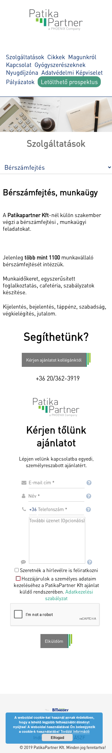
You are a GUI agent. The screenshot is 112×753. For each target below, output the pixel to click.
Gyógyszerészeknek (60, 65)
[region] (56, 114)
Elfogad (57, 737)
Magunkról (82, 57)
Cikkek (56, 57)
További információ (75, 731)
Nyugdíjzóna (22, 72)
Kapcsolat (18, 65)
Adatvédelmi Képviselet (72, 72)
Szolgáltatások (25, 57)
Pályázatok (20, 82)
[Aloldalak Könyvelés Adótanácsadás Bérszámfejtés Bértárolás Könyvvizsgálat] (56, 164)
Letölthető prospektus (69, 82)
